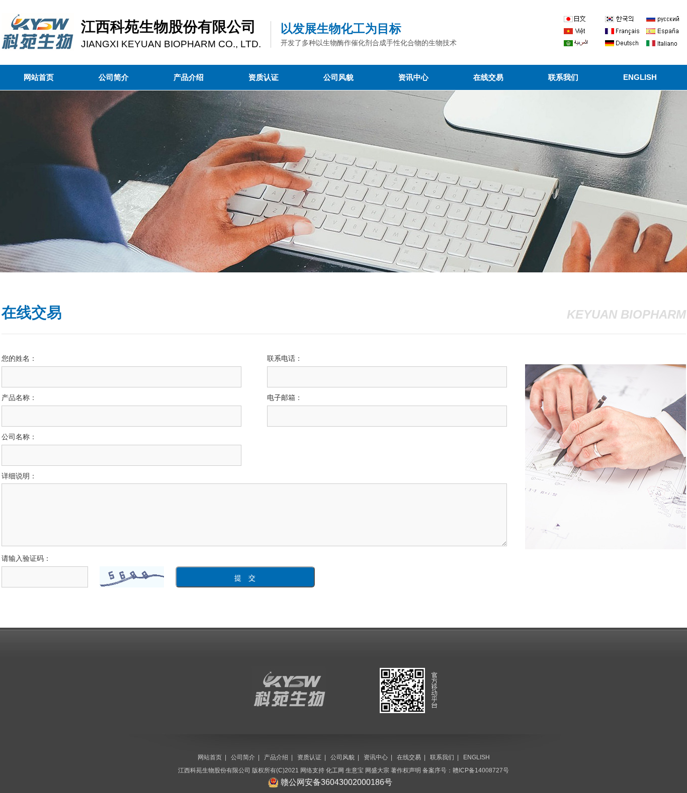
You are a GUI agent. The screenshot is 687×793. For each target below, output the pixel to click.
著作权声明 (406, 770)
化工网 (335, 770)
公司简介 (114, 77)
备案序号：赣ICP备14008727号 (465, 770)
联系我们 (563, 77)
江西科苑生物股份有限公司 (214, 770)
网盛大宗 (377, 770)
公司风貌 (338, 77)
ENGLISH (640, 77)
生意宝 (355, 770)
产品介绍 (189, 77)
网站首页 (39, 77)
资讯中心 (413, 77)
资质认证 (263, 77)
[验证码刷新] (132, 576)
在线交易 (488, 77)
